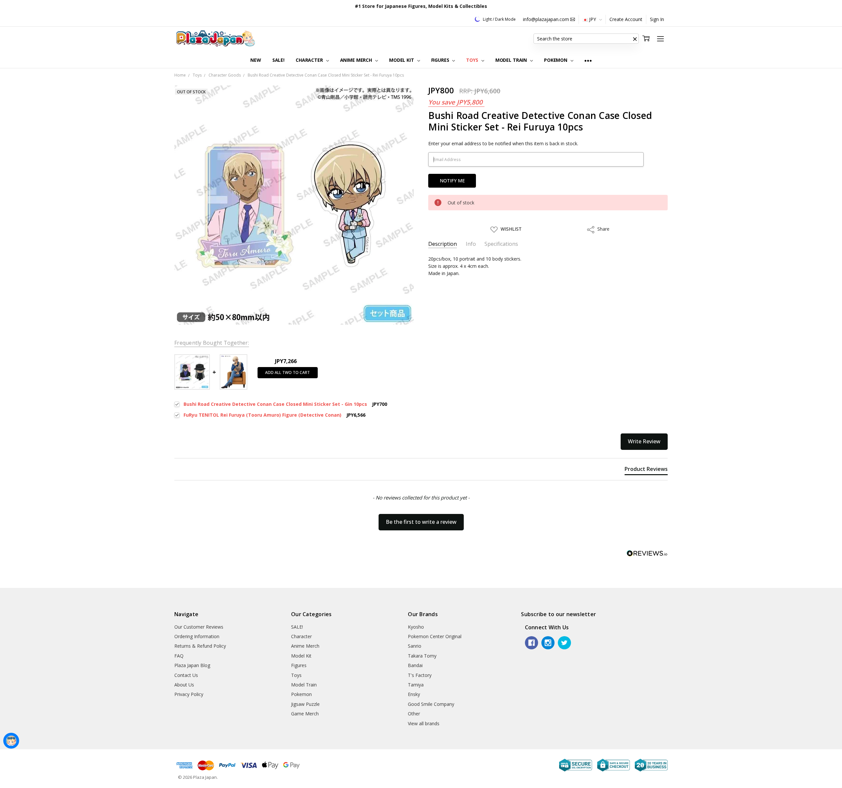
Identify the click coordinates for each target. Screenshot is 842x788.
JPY (592, 19)
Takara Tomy (422, 656)
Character (310, 60)
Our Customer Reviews (198, 627)
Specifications (501, 244)
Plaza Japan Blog (192, 665)
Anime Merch (356, 60)
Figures (441, 60)
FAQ (179, 656)
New (255, 60)
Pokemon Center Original (434, 636)
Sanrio (414, 646)
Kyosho (416, 627)
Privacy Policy (188, 694)
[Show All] (588, 60)
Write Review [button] (644, 441)
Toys (472, 60)
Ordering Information (196, 636)
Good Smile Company (431, 704)
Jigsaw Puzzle (305, 704)
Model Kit (402, 60)
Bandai (415, 665)
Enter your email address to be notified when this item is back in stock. (503, 143)
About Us (184, 685)
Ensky (414, 694)
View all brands (423, 723)
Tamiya (416, 685)
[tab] (646, 470)
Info (471, 244)
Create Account (625, 19)
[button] (635, 39)
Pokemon (556, 60)
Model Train (511, 60)
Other (414, 713)
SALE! (278, 60)
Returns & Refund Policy (200, 646)
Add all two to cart (287, 372)
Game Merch (305, 713)
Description (442, 244)
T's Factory (420, 675)
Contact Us (186, 675)
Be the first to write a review (421, 521)
